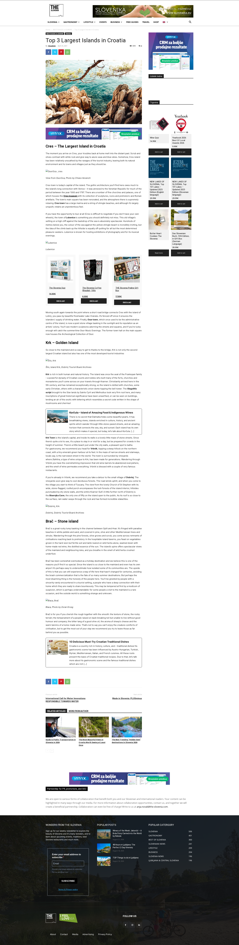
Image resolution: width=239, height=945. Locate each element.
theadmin (52, 46)
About (53, 934)
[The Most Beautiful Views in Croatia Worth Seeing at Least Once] (94, 727)
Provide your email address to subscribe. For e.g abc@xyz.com (67, 870)
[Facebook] (48, 52)
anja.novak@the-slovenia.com (152, 806)
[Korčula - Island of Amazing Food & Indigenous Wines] (94, 421)
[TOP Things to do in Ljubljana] (104, 861)
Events (103, 22)
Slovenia (52, 22)
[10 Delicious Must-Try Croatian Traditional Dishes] (94, 652)
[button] (190, 22)
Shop (156, 22)
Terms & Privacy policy (68, 889)
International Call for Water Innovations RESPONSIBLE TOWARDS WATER (65, 700)
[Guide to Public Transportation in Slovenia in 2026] (61, 727)
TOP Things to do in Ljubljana (125, 858)
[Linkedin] (139, 925)
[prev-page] (47, 750)
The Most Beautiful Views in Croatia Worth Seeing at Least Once (92, 742)
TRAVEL (146, 22)
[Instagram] (132, 925)
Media (75, 934)
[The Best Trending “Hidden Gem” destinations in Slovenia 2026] (127, 727)
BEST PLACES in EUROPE (62, 29)
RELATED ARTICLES (56, 711)
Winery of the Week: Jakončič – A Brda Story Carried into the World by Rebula (127, 833)
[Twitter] (55, 52)
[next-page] (52, 750)
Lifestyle (88, 22)
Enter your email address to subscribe (66, 856)
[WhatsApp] (67, 52)
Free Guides (132, 22)
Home (48, 29)
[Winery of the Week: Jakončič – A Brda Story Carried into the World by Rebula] (104, 834)
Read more (159, 253)
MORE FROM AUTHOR (78, 711)
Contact (64, 934)
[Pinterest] (61, 52)
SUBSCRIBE (68, 881)
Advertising (88, 934)
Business (115, 22)
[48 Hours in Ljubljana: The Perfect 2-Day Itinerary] (104, 848)
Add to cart (60, 301)
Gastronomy (70, 22)
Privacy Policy (105, 934)
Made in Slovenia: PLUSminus (127, 698)
